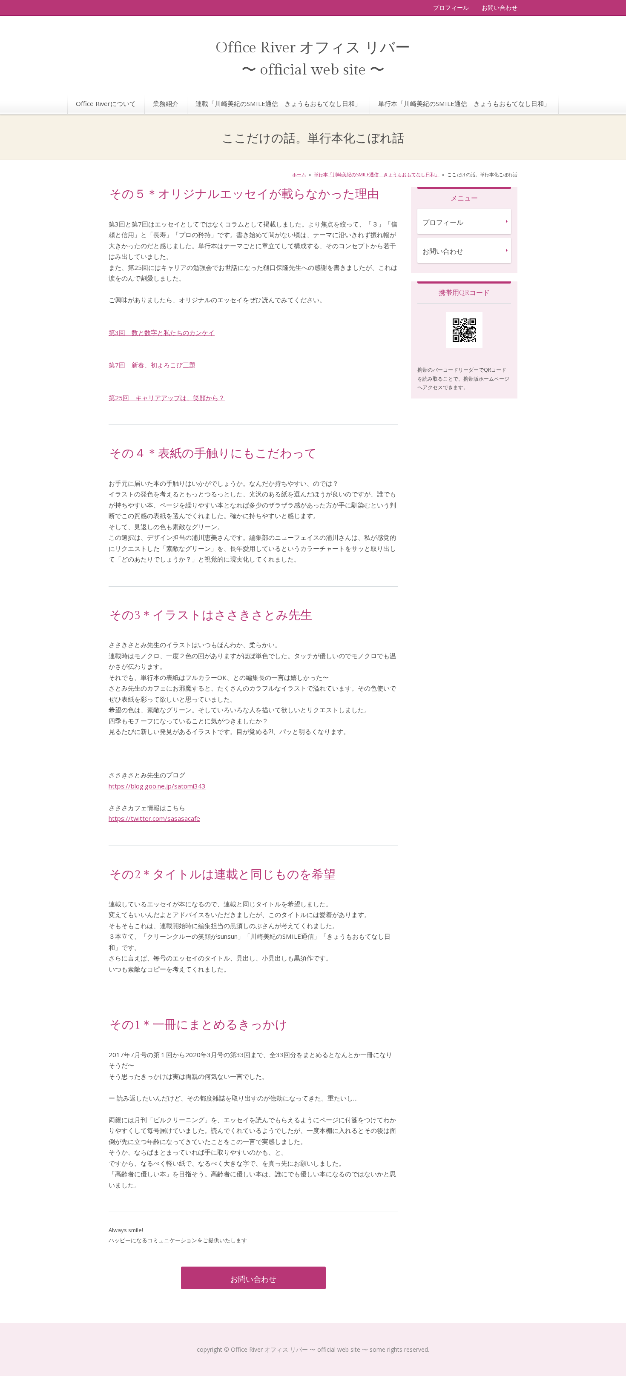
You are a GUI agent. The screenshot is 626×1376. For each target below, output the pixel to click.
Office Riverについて (106, 103)
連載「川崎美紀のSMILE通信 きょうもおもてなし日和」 (278, 103)
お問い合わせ (499, 7)
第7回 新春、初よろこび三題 (152, 365)
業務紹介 (165, 103)
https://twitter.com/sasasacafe (154, 818)
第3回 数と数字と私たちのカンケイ (162, 332)
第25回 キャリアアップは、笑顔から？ (167, 397)
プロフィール (451, 7)
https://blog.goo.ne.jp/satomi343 (157, 786)
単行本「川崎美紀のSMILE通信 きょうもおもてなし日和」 (464, 103)
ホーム (299, 174)
